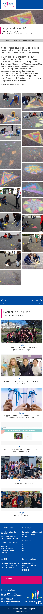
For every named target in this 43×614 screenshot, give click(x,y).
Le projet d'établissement (32, 532)
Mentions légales (21, 612)
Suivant (35, 300)
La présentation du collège (8, 533)
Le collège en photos (9, 536)
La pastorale (27, 537)
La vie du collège (29, 559)
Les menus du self (29, 566)
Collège (8, 33)
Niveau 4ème (27, 549)
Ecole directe (27, 563)
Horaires (4, 546)
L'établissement (7, 528)
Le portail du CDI (7, 568)
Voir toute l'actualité (14, 315)
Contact (4, 553)
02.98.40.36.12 (7, 599)
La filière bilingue (29, 534)
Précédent (9, 300)
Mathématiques (26, 33)
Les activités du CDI (9, 566)
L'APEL (25, 568)
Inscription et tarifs (7, 551)
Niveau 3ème (27, 551)
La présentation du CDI (10, 563)
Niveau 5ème (27, 547)
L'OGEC (25, 570)
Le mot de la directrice (9, 538)
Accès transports (7, 548)
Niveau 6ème (27, 545)
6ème (15, 33)
